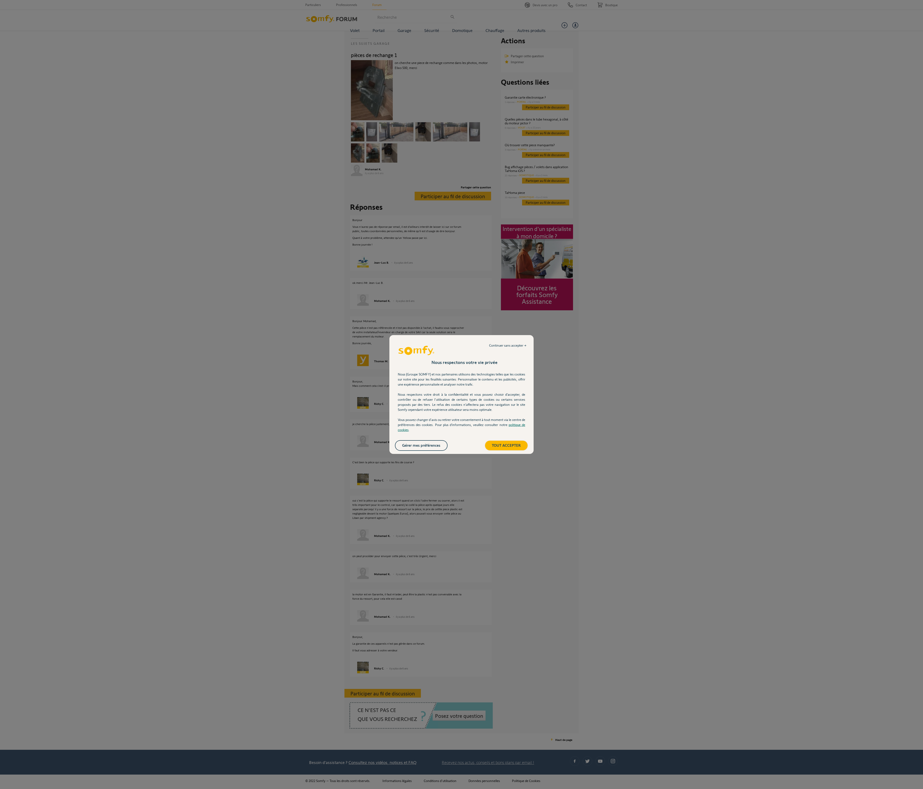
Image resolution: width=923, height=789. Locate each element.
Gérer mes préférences (421, 445)
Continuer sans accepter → (507, 345)
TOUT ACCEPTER (506, 445)
